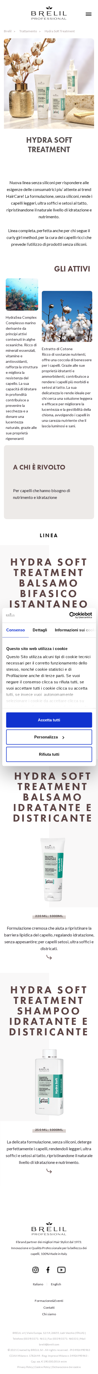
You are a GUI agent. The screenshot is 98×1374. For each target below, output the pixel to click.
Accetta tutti (49, 719)
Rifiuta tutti (49, 754)
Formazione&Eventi (49, 1301)
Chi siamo (49, 1314)
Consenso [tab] (15, 629)
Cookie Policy (42, 1366)
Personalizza (46, 737)
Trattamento (28, 31)
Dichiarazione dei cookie (66, 1366)
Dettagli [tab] (40, 629)
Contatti (49, 1307)
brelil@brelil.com (49, 1344)
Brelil (7, 31)
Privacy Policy (25, 1366)
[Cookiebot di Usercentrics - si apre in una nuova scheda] (70, 615)
